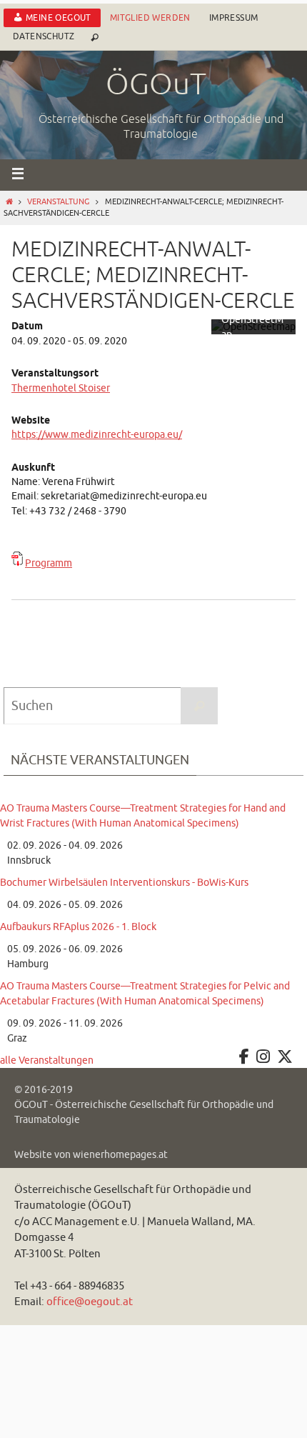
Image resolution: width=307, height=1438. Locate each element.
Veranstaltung (58, 201)
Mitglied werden (150, 18)
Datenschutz (43, 36)
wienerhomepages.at (120, 1155)
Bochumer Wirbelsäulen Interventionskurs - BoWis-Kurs (124, 883)
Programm (48, 563)
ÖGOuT (156, 85)
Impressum (233, 18)
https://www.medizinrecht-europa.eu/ (96, 435)
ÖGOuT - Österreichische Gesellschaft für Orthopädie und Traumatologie (143, 1112)
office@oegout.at (89, 1302)
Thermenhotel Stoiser (60, 388)
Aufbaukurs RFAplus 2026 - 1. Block (78, 927)
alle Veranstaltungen (47, 1060)
